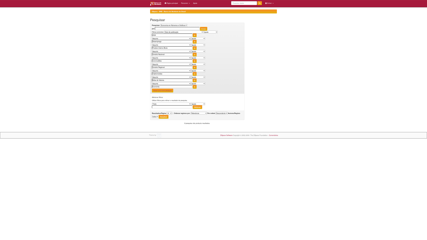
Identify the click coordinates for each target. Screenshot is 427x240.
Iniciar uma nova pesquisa (162, 90)
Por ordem (211, 113)
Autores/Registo (234, 113)
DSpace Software (226, 135)
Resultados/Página (159, 113)
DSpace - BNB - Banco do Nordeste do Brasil (169, 11)
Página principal (172, 3)
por (153, 28)
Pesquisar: (156, 25)
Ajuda (195, 3)
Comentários (273, 135)
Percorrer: (185, 3)
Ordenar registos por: (182, 113)
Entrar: (269, 3)
